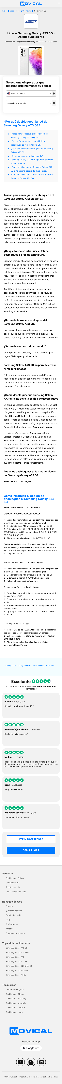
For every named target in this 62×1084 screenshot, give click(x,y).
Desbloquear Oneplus (15, 1007)
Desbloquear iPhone (15, 994)
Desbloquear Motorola (16, 1003)
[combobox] (29, 93)
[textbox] (29, 93)
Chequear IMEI (12, 882)
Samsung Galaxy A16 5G (17, 948)
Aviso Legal (45, 1077)
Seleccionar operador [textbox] (17, 103)
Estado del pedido (14, 915)
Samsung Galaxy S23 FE (16, 961)
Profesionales (12, 924)
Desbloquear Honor (14, 1012)
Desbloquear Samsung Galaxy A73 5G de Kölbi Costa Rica (29, 666)
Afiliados (9, 929)
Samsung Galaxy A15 (15, 957)
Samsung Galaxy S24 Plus (17, 952)
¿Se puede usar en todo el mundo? (27, 156)
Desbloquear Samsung (16, 998)
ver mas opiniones (31, 839)
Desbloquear (15, 11)
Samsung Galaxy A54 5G (17, 970)
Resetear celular (13, 887)
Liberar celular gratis (15, 989)
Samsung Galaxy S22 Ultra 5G (19, 966)
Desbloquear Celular (15, 878)
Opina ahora (31, 850)
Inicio (4, 11)
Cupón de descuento (15, 933)
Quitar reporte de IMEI (16, 891)
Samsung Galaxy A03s (16, 975)
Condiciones (34, 1077)
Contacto (10, 906)
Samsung (27, 11)
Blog (8, 920)
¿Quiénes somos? (14, 911)
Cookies (54, 1077)
